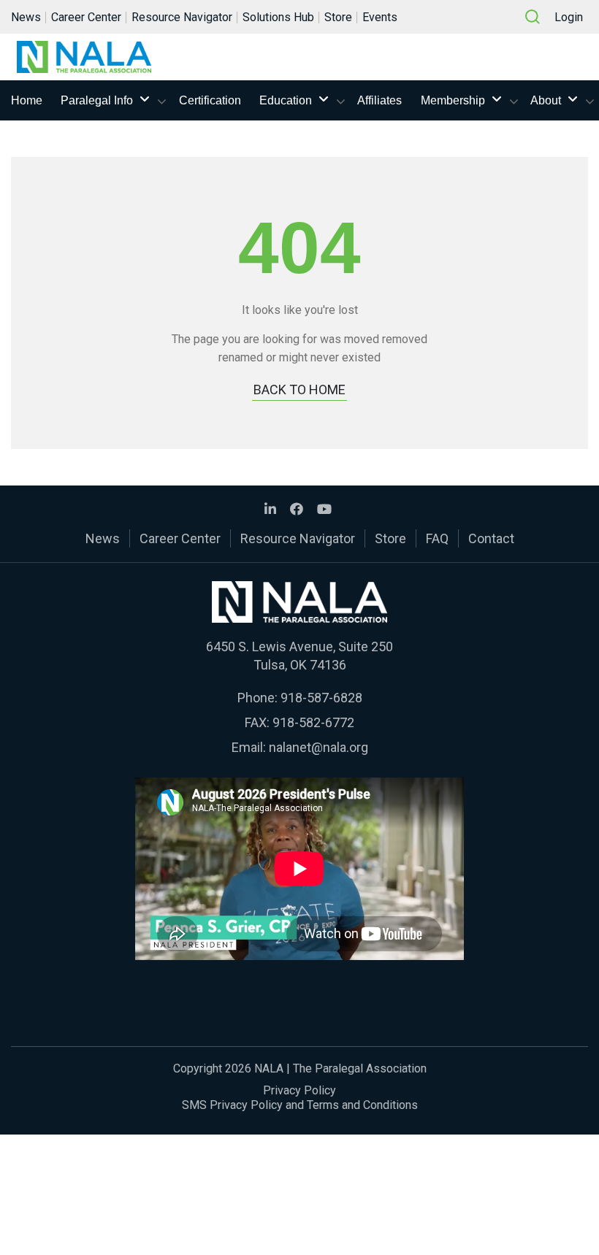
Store (338, 17)
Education (285, 100)
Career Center (86, 17)
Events (379, 17)
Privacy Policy (299, 1090)
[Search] (532, 16)
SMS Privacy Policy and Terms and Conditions (300, 1105)
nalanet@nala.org (318, 747)
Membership (453, 100)
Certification (210, 100)
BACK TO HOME (299, 389)
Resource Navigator (181, 17)
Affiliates (379, 100)
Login (568, 17)
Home (26, 100)
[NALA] (84, 57)
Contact (491, 538)
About (545, 100)
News (26, 17)
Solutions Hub (278, 17)
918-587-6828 (321, 697)
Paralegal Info (97, 100)
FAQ (437, 538)
